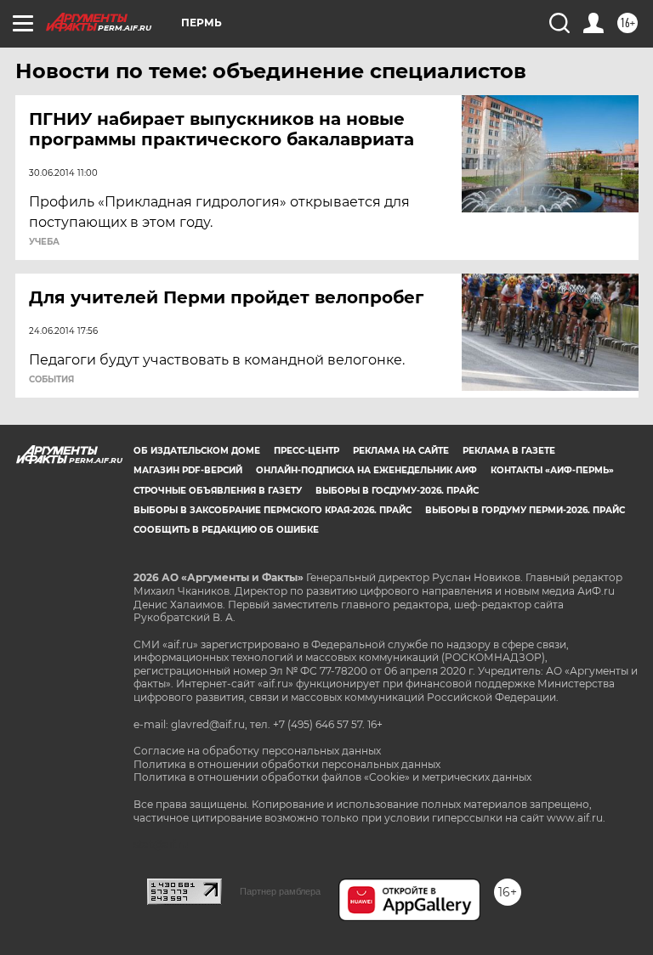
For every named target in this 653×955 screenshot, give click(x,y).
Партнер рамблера (280, 891)
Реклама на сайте (401, 450)
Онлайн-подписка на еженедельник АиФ (366, 470)
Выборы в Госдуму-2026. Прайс (397, 490)
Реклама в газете (509, 450)
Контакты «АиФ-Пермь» (552, 470)
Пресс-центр (306, 450)
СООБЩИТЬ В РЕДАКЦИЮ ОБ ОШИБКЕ (226, 529)
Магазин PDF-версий (187, 470)
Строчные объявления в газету (217, 490)
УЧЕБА (44, 242)
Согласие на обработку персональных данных (257, 750)
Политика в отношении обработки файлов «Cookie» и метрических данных (332, 777)
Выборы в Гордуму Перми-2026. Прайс (525, 510)
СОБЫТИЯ (51, 380)
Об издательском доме (196, 450)
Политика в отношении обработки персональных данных (286, 764)
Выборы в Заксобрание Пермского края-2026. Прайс (272, 510)
